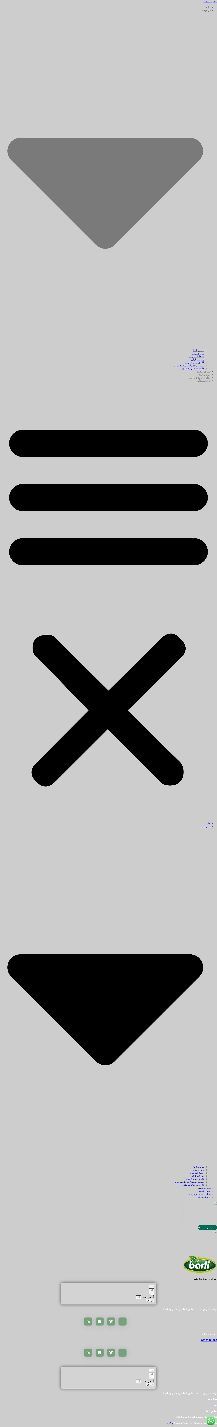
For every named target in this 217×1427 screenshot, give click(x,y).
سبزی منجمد (204, 371)
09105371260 (209, 1340)
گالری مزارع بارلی (194, 362)
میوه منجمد (205, 374)
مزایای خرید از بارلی (200, 377)
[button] (108, 602)
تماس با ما (198, 350)
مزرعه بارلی (197, 359)
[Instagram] (99, 1321)
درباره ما (212, 1398)
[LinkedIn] (88, 1321)
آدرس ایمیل (147, 1297)
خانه (208, 7)
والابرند (169, 1423)
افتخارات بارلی (196, 356)
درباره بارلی (198, 353)
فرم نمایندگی (204, 380)
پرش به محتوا (210, 1)
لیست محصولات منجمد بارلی (189, 365)
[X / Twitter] (111, 1321)
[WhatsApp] (122, 1321)
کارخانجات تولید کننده (193, 368)
